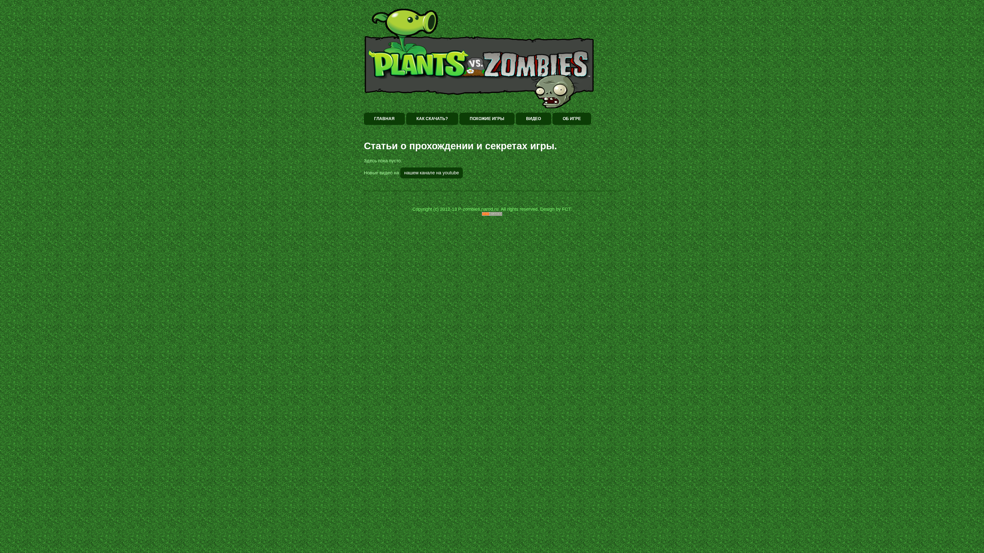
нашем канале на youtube (431, 172)
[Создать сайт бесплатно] (492, 214)
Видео (533, 118)
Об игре (572, 118)
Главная (384, 118)
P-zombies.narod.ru (478, 209)
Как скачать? (432, 118)
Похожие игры (487, 118)
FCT (566, 209)
